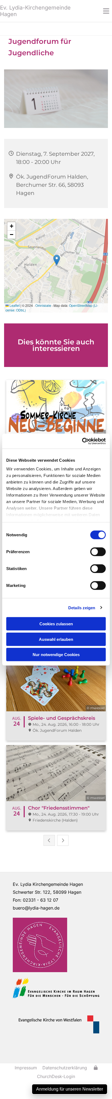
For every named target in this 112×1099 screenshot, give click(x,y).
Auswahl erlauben (56, 639)
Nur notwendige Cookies (56, 654)
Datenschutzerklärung (64, 1067)
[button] (98, 10)
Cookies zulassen (56, 624)
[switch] (98, 551)
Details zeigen (81, 607)
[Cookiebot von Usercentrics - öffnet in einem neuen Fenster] (82, 441)
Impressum (26, 1067)
